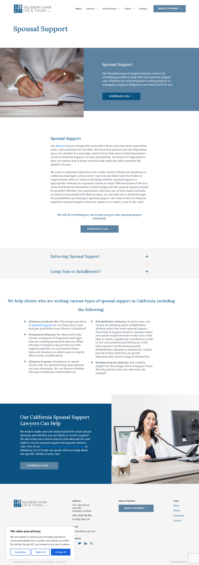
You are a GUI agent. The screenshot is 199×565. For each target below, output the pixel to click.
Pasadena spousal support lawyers (63, 446)
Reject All (40, 552)
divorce (60, 145)
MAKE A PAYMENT (168, 8)
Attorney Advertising (46, 562)
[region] (40, 542)
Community (178, 516)
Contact (143, 8)
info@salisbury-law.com (83, 531)
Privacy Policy (61, 562)
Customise (20, 552)
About (79, 8)
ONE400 (183, 562)
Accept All (61, 552)
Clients (176, 510)
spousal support (42, 325)
